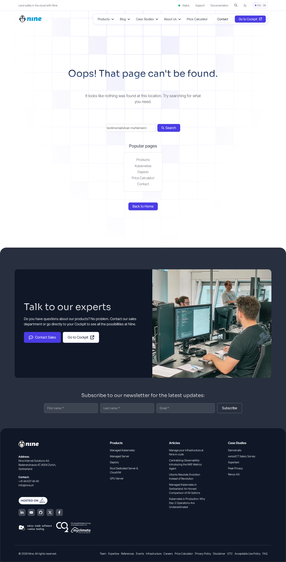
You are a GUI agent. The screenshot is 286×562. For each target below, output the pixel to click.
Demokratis (234, 450)
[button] (235, 5)
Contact (222, 19)
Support (200, 5)
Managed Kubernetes (122, 450)
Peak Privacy (235, 468)
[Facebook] (59, 512)
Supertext (233, 462)
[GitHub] (40, 512)
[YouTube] (31, 512)
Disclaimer (219, 553)
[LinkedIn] (21, 512)
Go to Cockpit (248, 19)
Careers (168, 553)
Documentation (219, 5)
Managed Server (119, 456)
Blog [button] (123, 19)
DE (264, 5)
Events (140, 553)
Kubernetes (143, 166)
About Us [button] (170, 19)
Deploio (143, 172)
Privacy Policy (203, 553)
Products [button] (104, 19)
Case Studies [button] (145, 19)
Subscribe (229, 408)
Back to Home (143, 206)
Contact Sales (45, 337)
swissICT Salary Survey (241, 456)
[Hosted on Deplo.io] (54, 500)
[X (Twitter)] (50, 512)
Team (103, 553)
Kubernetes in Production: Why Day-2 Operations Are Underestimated (187, 503)
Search (170, 128)
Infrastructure (153, 553)
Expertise (113, 553)
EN (259, 5)
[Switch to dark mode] (245, 5)
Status (185, 5)
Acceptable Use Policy (248, 553)
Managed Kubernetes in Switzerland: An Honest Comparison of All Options (184, 488)
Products (143, 160)
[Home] (30, 19)
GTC (230, 553)
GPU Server (117, 478)
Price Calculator (197, 19)
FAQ (265, 553)
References (127, 553)
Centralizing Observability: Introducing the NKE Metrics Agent (185, 464)
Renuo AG (234, 474)
